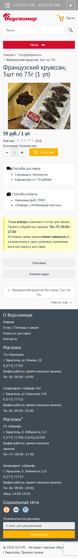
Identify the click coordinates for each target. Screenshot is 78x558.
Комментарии (39, 274)
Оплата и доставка (17, 333)
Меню (34, 45)
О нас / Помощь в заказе (21, 327)
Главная (8, 322)
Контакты (10, 339)
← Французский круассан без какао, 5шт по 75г (39, 292)
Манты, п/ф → (61, 302)
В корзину (47, 152)
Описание (39, 263)
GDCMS (20, 547)
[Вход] (71, 5)
